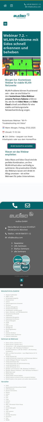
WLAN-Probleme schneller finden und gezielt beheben (20, 377)
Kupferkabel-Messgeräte (12, 317)
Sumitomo (8, 416)
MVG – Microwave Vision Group (14, 404)
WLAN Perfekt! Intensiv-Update (14, 375)
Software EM (9, 326)
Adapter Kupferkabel (11, 295)
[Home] (5, 5)
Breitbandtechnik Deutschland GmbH (16, 387)
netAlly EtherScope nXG (12, 361)
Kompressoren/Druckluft (12, 314)
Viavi (7, 418)
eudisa (7, 394)
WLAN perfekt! (10, 374)
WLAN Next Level (10, 372)
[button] (5, 24)
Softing (7, 413)
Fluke (7, 399)
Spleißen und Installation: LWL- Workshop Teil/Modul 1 (21, 368)
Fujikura (8, 401)
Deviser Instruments (11, 390)
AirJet (7, 385)
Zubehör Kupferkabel (11, 336)
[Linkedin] (11, 5)
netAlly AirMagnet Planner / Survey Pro (16, 360)
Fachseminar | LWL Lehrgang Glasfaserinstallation (19, 346)
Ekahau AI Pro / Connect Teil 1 (14, 342)
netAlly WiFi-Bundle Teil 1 (13, 365)
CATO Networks (10, 389)
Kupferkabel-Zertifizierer (12, 319)
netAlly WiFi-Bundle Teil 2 (13, 367)
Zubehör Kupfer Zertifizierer (13, 334)
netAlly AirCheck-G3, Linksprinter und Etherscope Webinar (21, 358)
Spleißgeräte (9, 327)
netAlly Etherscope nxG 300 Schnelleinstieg (17, 363)
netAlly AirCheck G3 (11, 356)
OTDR (7, 322)
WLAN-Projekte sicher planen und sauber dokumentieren (21, 379)
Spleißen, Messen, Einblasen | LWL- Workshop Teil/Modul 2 (22, 370)
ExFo (7, 396)
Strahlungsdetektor (11, 329)
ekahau (8, 301)
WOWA (7, 420)
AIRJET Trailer (9, 296)
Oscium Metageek (11, 320)
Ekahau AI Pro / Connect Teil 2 (14, 344)
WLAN (7, 331)
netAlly (8, 406)
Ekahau (8, 392)
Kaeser (8, 402)
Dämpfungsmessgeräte (12, 298)
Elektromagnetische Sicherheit (14, 303)
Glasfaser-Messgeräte (12, 307)
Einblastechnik (10, 300)
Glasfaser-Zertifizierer (12, 308)
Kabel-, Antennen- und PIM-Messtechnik (16, 312)
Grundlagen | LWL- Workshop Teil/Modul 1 (17, 348)
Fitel (7, 397)
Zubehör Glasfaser (11, 333)
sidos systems (9, 411)
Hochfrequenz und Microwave (14, 310)
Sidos (7, 324)
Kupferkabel (9, 315)
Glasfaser (8, 305)
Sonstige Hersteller (11, 415)
